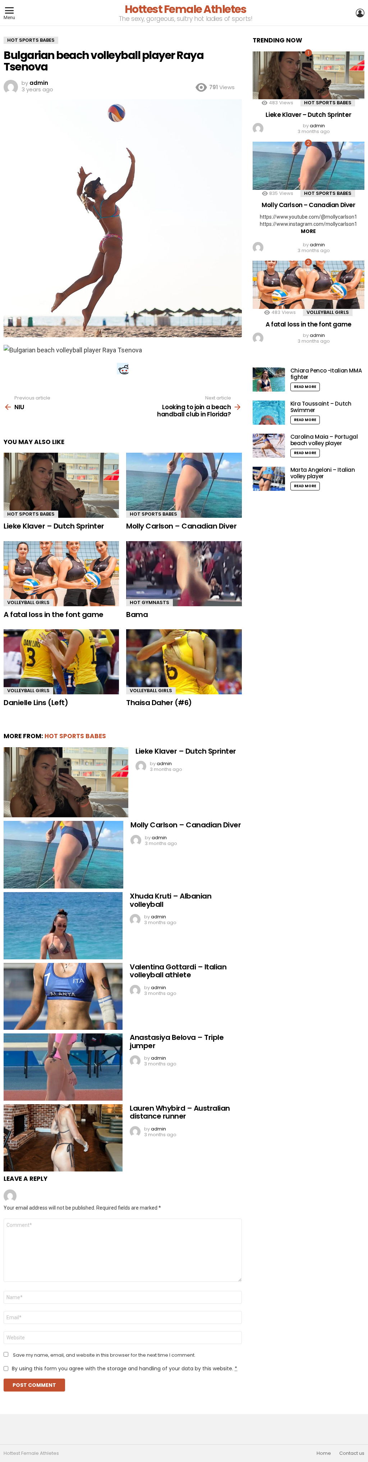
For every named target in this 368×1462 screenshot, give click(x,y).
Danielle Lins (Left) (36, 703)
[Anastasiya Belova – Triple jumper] (63, 1067)
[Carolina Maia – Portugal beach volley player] (269, 446)
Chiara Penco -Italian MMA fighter (326, 374)
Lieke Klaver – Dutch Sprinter (54, 526)
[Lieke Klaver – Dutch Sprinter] (61, 485)
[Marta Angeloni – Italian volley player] (269, 479)
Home (324, 1453)
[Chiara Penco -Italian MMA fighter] (269, 379)
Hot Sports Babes (31, 514)
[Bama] (184, 573)
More (308, 231)
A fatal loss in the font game (54, 614)
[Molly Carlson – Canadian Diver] (184, 485)
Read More (305, 386)
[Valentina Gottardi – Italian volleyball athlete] (63, 996)
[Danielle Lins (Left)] (61, 661)
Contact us (351, 1453)
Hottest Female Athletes (186, 9)
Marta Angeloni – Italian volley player (322, 473)
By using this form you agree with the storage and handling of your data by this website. (124, 1368)
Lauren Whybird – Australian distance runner (180, 1112)
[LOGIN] (360, 13)
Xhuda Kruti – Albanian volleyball (170, 900)
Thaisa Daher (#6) (159, 703)
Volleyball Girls (28, 602)
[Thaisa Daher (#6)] (184, 661)
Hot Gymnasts (149, 602)
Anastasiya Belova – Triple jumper (177, 1041)
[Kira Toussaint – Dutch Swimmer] (269, 413)
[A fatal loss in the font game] (61, 573)
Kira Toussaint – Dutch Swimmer (320, 407)
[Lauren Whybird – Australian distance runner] (63, 1137)
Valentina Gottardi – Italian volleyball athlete (178, 971)
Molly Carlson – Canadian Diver (181, 526)
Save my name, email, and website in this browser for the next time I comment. (104, 1355)
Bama (137, 614)
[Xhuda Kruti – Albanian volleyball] (63, 925)
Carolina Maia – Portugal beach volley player (324, 440)
